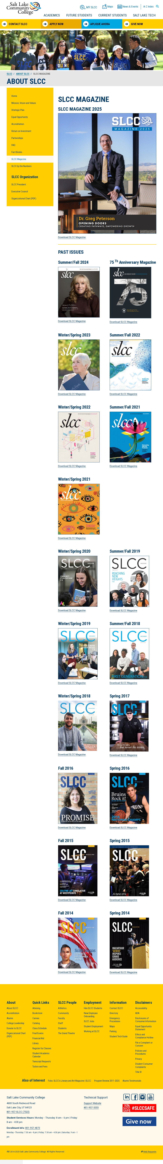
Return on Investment (21, 131)
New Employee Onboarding (91, 1015)
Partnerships (17, 138)
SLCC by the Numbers (21, 166)
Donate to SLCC (14, 1028)
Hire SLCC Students (93, 1008)
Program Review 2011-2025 (106, 1080)
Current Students (112, 15)
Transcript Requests (41, 1061)
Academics (52, 15)
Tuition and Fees (39, 1066)
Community (63, 1013)
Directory (114, 1013)
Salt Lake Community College (24, 8)
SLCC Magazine (18, 159)
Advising (36, 1008)
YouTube (150, 1097)
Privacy (138, 1058)
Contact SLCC (18, 24)
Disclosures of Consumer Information (145, 1020)
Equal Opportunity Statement (143, 1028)
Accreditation (17, 124)
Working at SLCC (91, 1031)
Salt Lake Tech (144, 15)
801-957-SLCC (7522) (18, 1111)
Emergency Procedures (115, 1020)
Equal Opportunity (19, 117)
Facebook (134, 1097)
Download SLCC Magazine (72, 237)
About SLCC (22, 73)
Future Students (79, 15)
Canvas (35, 1018)
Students (62, 1028)
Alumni (10, 1018)
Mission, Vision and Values (23, 103)
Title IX (138, 1072)
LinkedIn (126, 1097)
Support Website (92, 1103)
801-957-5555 (91, 1107)
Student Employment (93, 1026)
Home (14, 96)
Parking (113, 1031)
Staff (60, 1023)
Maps (112, 1026)
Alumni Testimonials (132, 1080)
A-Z (148, 6)
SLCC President (18, 184)
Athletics (62, 1008)
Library (35, 1043)
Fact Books (16, 152)
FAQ (13, 145)
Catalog (36, 1023)
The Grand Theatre (66, 1033)
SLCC (9, 73)
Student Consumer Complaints (144, 1065)
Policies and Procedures (140, 1052)
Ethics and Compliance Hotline (144, 1036)
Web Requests (149, 1152)
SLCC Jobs (89, 1021)
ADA (137, 1013)
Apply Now (56, 24)
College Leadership (15, 1023)
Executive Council (19, 191)
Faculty (61, 1018)
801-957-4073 (32, 1128)
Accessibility (141, 1008)
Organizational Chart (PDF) (23, 198)
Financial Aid (38, 1038)
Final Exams (37, 1033)
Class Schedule (39, 1028)
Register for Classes (41, 1048)
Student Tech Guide (119, 1036)
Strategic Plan (17, 110)
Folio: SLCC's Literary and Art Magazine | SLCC (69, 1080)
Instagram (142, 1097)
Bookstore (37, 1013)
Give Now (137, 24)
